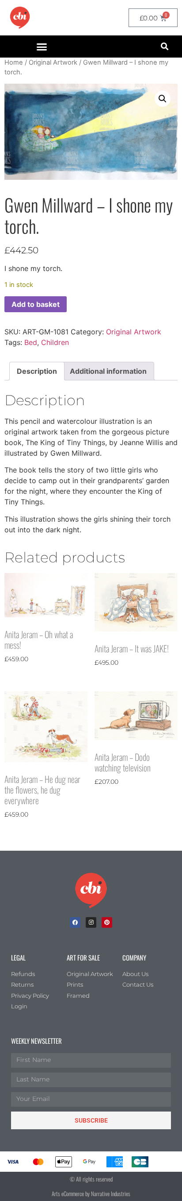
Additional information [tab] (108, 371)
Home (13, 62)
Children (55, 342)
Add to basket (35, 304)
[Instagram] (91, 922)
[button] (42, 46)
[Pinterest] (107, 922)
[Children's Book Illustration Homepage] (91, 890)
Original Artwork (53, 62)
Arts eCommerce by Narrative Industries (91, 1193)
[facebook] (75, 922)
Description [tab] (37, 371)
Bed (30, 342)
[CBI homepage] (20, 18)
